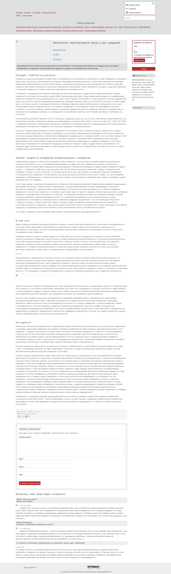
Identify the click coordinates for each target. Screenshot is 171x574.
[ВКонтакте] (19, 416)
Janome (150, 89)
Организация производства (50, 27)
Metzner (134, 84)
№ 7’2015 (56, 55)
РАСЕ (153, 82)
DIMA (147, 84)
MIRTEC (139, 84)
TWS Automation (137, 97)
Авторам (19, 13)
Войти (18, 15)
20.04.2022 (23, 411)
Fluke (139, 89)
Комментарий (25, 437)
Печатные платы (130, 27)
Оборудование (144, 27)
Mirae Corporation (137, 92)
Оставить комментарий (28, 414)
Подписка (132, 8)
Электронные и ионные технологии (47, 30)
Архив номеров (135, 12)
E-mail (135, 51)
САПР (120, 27)
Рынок (87, 27)
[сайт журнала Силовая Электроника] (44, 567)
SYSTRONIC (145, 89)
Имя (135, 46)
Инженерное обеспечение (27, 27)
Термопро (135, 94)
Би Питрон (151, 97)
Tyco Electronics (147, 94)
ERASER (145, 92)
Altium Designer (138, 79)
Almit (138, 87)
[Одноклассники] (24, 416)
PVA (146, 80)
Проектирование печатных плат (104, 27)
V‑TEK (143, 84)
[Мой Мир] (26, 416)
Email (21, 467)
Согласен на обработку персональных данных (143, 56)
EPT (153, 92)
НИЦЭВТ (152, 84)
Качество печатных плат (73, 30)
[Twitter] (21, 416)
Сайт (21, 475)
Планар (142, 87)
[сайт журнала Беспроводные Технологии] (94, 567)
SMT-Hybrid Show (137, 82)
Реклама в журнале (49, 13)
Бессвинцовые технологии (95, 30)
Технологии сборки (24, 30)
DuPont (134, 87)
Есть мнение (36, 411)
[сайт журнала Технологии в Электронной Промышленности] (59, 567)
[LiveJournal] (29, 416)
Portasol (150, 80)
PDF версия (57, 59)
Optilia (145, 97)
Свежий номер (134, 5)
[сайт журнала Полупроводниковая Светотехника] (76, 567)
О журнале (36, 13)
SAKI (133, 99)
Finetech (148, 87)
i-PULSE (150, 92)
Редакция (27, 13)
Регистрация (27, 15)
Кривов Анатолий (59, 50)
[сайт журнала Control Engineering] (109, 567)
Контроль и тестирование (73, 27)
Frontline (134, 89)
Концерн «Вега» (146, 82)
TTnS (140, 94)
